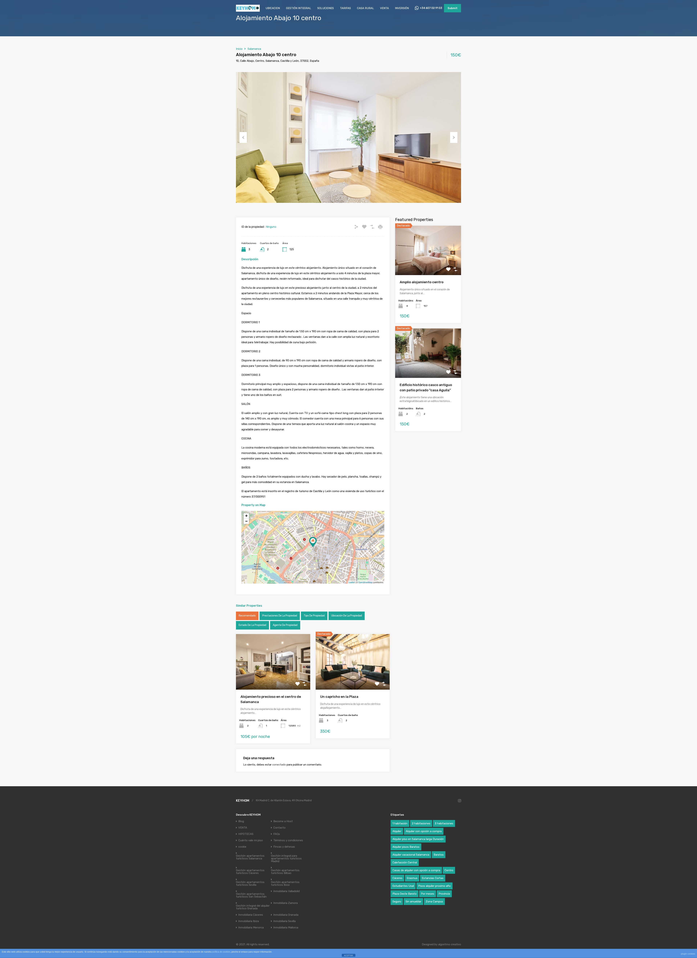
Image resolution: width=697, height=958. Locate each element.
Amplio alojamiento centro (421, 282)
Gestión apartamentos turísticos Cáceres (250, 871)
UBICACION (273, 8)
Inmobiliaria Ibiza (248, 921)
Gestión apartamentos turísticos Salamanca (250, 857)
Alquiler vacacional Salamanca (410, 854)
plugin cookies (688, 954)
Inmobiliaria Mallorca (285, 927)
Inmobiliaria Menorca (251, 927)
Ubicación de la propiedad (346, 615)
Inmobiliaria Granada (285, 915)
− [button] (246, 521)
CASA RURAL (365, 8)
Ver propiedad (428, 265)
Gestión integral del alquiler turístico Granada (253, 907)
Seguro (396, 901)
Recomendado (247, 615)
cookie (242, 846)
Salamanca (254, 48)
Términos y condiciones (288, 840)
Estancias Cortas (432, 878)
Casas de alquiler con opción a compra (416, 870)
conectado (279, 764)
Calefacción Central (404, 862)
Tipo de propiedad (314, 615)
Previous (243, 137)
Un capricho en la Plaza (339, 697)
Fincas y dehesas (284, 846)
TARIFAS (345, 8)
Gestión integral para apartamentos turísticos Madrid (286, 859)
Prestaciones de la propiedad (279, 615)
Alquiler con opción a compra (424, 831)
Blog (241, 821)
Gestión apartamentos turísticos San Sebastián (251, 895)
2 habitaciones (421, 823)
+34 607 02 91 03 (431, 8)
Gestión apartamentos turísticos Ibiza (285, 883)
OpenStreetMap (365, 582)
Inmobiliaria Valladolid (286, 891)
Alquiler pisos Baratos (405, 847)
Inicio (239, 48)
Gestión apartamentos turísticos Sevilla (250, 883)
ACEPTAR (348, 955)
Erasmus (412, 878)
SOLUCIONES (325, 8)
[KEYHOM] (248, 10)
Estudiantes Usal (403, 886)
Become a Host (283, 821)
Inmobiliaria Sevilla (284, 921)
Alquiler (396, 831)
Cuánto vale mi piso (250, 840)
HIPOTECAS (245, 834)
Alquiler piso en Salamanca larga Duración (418, 839)
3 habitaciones (444, 823)
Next (453, 137)
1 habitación (399, 823)
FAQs (276, 834)
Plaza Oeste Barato (404, 893)
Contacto (279, 827)
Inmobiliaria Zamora (285, 903)
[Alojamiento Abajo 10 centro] (313, 542)
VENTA (384, 8)
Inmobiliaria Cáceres (250, 915)
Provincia (444, 893)
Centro (449, 870)
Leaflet (352, 582)
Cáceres (397, 878)
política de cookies (221, 952)
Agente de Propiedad (285, 625)
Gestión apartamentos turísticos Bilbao (285, 871)
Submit (452, 8)
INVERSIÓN (402, 8)
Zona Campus (434, 901)
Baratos (439, 854)
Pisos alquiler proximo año (434, 886)
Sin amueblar (413, 901)
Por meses (427, 893)
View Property (273, 678)
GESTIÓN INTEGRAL (298, 8)
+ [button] (246, 515)
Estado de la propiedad (252, 625)
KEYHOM (242, 800)
